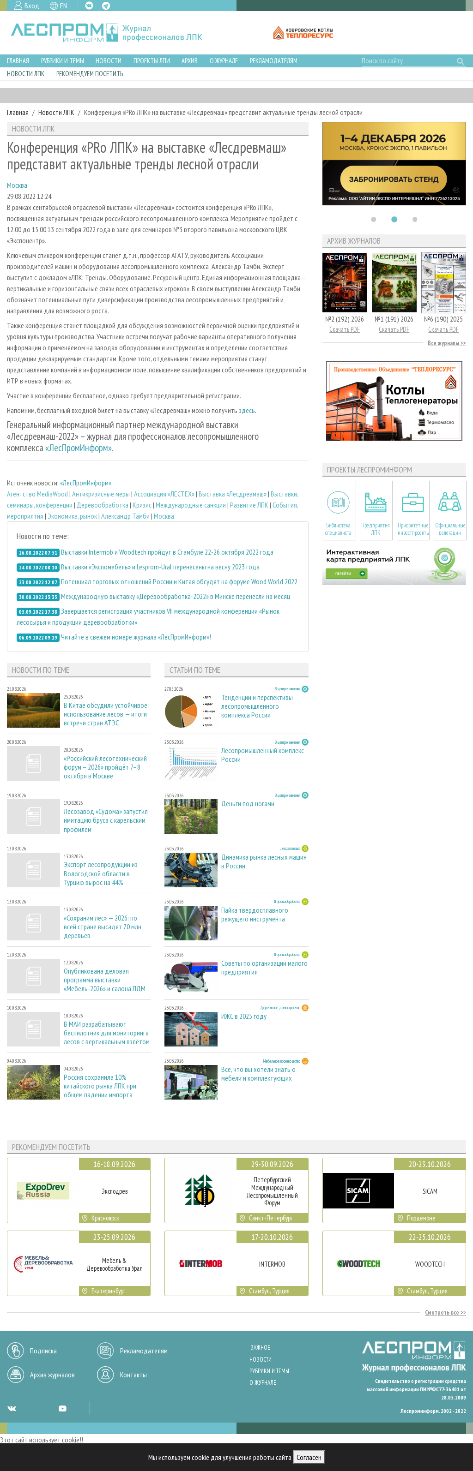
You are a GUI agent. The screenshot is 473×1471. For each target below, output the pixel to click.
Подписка (43, 1350)
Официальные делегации (450, 528)
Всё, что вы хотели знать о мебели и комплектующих (258, 1073)
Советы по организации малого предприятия (264, 967)
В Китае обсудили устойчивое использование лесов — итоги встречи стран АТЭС (105, 714)
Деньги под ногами (247, 803)
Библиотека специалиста (338, 528)
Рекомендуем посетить (89, 73)
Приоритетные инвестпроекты (413, 528)
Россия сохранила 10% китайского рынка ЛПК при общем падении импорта (100, 1086)
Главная (18, 60)
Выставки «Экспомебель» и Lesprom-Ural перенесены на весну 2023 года (160, 566)
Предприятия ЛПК (375, 528)
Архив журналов (52, 1374)
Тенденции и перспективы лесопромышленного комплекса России (257, 706)
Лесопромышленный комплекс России (262, 755)
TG (106, 6)
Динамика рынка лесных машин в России (264, 861)
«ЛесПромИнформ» (78, 448)
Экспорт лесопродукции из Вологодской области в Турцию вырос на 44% (101, 873)
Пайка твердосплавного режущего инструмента (254, 914)
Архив (190, 60)
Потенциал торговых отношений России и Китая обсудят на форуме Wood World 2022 (179, 581)
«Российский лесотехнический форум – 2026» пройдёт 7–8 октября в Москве (105, 767)
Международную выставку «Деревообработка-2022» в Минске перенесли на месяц (175, 596)
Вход (31, 5)
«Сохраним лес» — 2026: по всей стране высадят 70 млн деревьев (102, 927)
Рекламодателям (273, 60)
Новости (108, 60)
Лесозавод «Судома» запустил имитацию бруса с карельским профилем (106, 820)
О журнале (224, 60)
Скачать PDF (344, 329)
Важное (260, 1347)
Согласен (309, 1457)
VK (89, 5)
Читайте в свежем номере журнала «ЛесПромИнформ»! (136, 636)
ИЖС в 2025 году (244, 1016)
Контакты (133, 1374)
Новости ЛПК (25, 73)
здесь (247, 410)
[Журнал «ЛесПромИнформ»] (114, 32)
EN (63, 5)
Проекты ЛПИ (151, 60)
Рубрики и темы (62, 60)
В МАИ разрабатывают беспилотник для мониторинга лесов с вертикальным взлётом (107, 1033)
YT (62, 1408)
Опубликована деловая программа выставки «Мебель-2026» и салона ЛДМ (105, 980)
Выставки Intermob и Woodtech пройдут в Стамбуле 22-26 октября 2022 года (167, 551)
